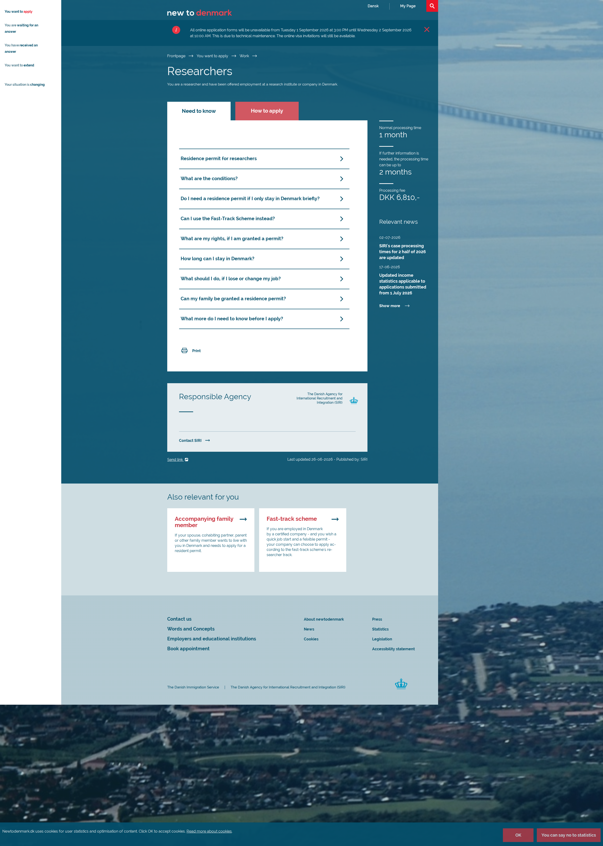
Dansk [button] (373, 6)
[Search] (432, 6)
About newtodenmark (324, 619)
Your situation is (25, 84)
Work (245, 56)
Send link (175, 459)
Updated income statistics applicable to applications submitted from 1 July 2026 (402, 284)
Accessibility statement (393, 649)
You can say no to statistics (569, 835)
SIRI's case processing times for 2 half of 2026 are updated (402, 251)
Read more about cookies (209, 831)
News (309, 629)
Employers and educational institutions (211, 639)
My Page (408, 6)
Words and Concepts (191, 629)
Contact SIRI (190, 440)
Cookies (311, 639)
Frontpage (176, 56)
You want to (19, 11)
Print (196, 351)
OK (518, 835)
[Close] (426, 29)
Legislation (382, 639)
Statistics (380, 629)
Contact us (179, 619)
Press (377, 619)
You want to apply (213, 56)
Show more (389, 306)
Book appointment (188, 648)
